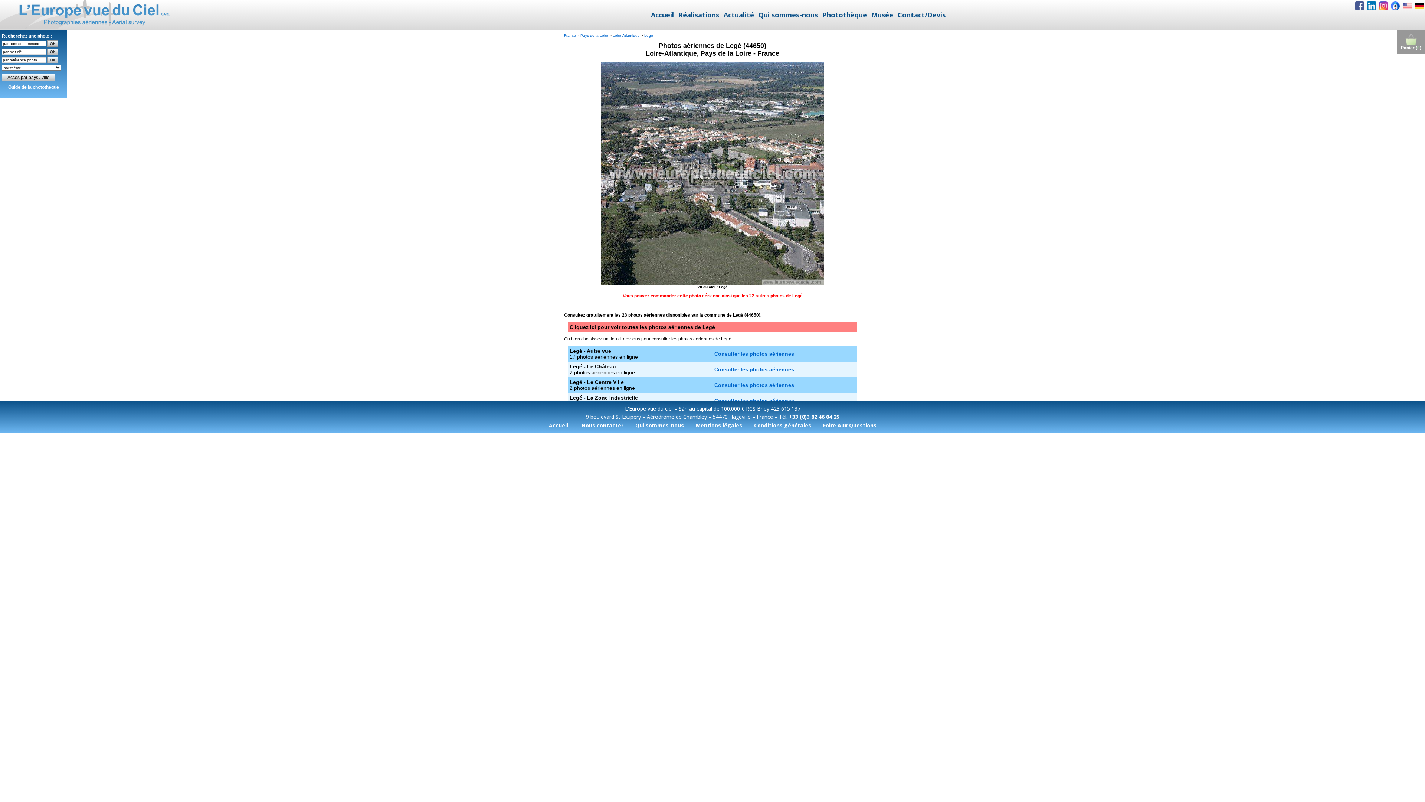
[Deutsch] (1419, 5)
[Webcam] (1395, 5)
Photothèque (844, 14)
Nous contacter (602, 425)
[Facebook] (1359, 5)
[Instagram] (1383, 5)
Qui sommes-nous (788, 14)
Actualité (739, 14)
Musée (882, 14)
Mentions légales (719, 425)
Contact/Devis (922, 14)
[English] (1407, 5)
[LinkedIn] (1371, 5)
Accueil (662, 14)
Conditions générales (782, 425)
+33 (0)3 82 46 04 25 (814, 416)
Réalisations (698, 14)
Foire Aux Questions (850, 425)
